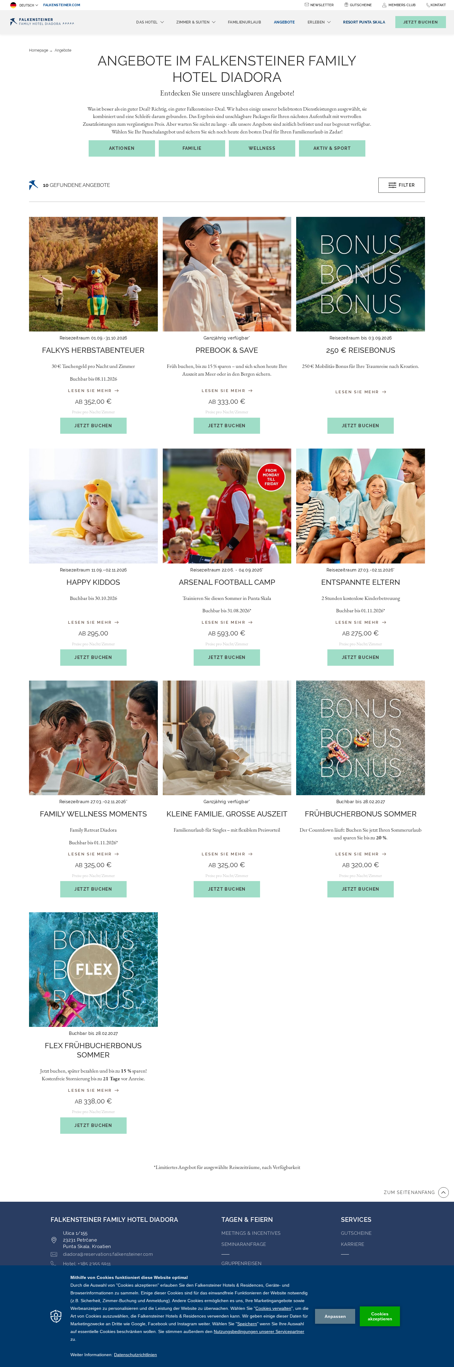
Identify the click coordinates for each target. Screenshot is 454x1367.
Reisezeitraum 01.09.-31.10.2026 (93, 337)
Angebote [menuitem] (284, 22)
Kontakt (438, 5)
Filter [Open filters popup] (407, 185)
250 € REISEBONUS (360, 350)
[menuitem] (364, 22)
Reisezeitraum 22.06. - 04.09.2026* (226, 569)
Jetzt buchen (93, 425)
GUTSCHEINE (356, 1233)
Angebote (63, 50)
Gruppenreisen (241, 1263)
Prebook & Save (226, 350)
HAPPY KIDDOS (93, 582)
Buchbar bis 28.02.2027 (360, 801)
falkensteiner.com (61, 5)
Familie (192, 148)
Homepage (38, 50)
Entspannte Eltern (360, 582)
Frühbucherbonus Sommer (361, 813)
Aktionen (122, 148)
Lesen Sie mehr (91, 390)
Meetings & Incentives (250, 1233)
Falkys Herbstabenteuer (93, 350)
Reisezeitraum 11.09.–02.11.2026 (93, 569)
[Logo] (42, 22)
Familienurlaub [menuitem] (244, 22)
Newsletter (322, 5)
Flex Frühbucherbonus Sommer (93, 1050)
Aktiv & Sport (332, 148)
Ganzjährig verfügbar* (227, 337)
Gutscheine (361, 5)
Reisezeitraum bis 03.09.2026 (361, 337)
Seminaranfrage (243, 1244)
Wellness (262, 148)
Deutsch (26, 5)
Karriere (352, 1244)
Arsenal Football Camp (227, 582)
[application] (227, 1316)
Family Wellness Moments (93, 813)
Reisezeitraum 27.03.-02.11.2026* (360, 569)
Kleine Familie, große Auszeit (227, 813)
